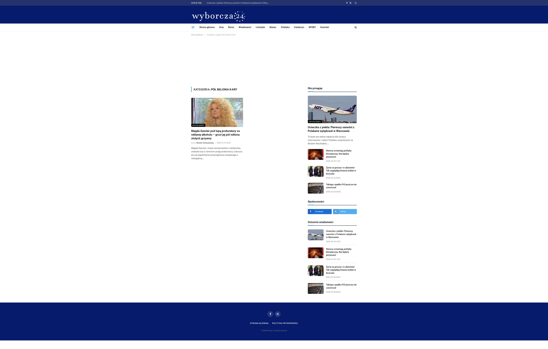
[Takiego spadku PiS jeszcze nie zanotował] (316, 188)
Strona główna (207, 27)
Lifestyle (260, 27)
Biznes (273, 27)
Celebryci (299, 27)
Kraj (221, 27)
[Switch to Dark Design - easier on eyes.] (355, 3)
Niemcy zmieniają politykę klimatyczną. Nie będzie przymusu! (234, 3)
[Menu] (193, 27)
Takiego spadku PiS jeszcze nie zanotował (341, 186)
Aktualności (198, 125)
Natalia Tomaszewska (205, 143)
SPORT (312, 27)
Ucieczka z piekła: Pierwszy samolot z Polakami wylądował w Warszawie (331, 129)
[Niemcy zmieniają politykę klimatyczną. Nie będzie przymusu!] (316, 154)
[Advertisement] (274, 61)
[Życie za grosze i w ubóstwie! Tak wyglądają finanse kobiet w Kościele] (316, 171)
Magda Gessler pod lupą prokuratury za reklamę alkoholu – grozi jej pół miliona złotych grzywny (215, 134)
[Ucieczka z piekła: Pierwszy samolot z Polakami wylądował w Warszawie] (332, 109)
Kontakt (324, 27)
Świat (231, 27)
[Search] (355, 27)
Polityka (285, 27)
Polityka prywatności (285, 323)
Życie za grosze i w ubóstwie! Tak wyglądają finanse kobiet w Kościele (341, 170)
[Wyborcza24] (219, 16)
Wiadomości (245, 27)
